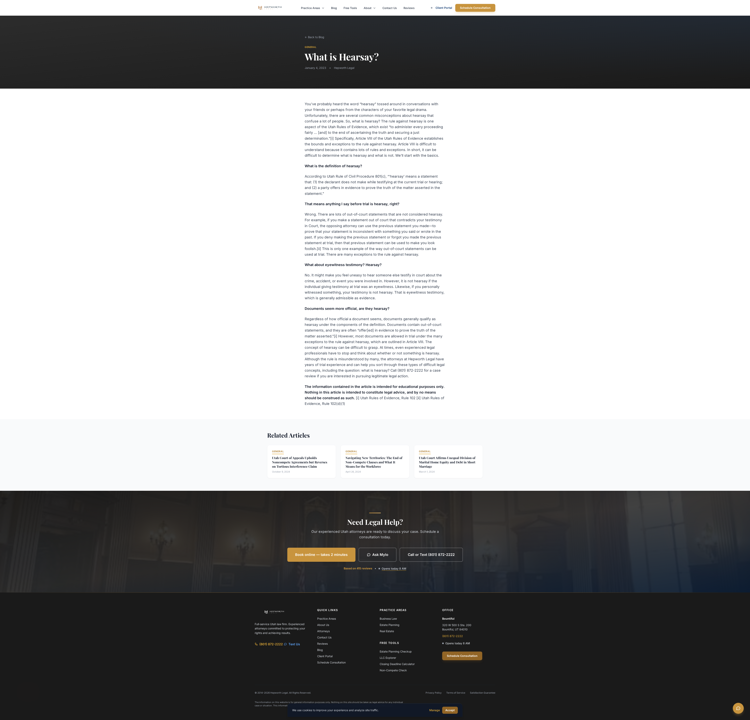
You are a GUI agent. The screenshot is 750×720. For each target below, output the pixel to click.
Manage (434, 710)
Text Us (294, 644)
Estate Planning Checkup (396, 651)
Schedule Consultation (475, 7)
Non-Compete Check (393, 670)
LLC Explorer (388, 657)
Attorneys (323, 631)
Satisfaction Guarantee (482, 692)
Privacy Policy (434, 692)
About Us (323, 625)
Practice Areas (311, 8)
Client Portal (444, 7)
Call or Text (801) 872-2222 (431, 555)
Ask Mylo (380, 555)
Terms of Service (455, 692)
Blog (334, 8)
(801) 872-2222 (271, 644)
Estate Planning (389, 625)
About (368, 8)
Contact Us (389, 8)
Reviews (409, 8)
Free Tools (350, 8)
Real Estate (387, 631)
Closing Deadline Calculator (397, 664)
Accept (450, 710)
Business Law (388, 618)
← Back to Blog (314, 37)
